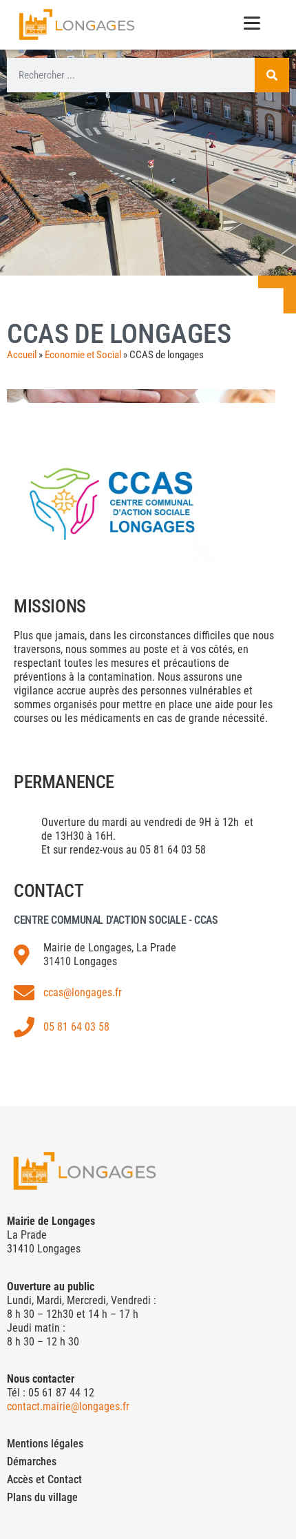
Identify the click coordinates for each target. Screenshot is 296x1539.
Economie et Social (83, 355)
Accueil (21, 355)
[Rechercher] (272, 75)
